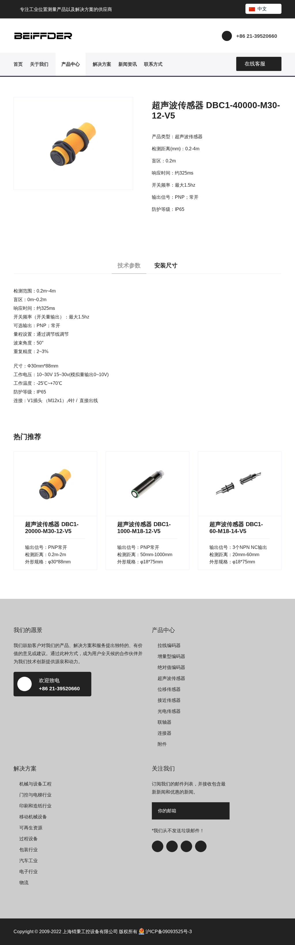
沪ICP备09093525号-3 (168, 931)
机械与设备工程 (35, 783)
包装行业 (28, 849)
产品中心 (70, 64)
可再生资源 (30, 827)
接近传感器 (169, 700)
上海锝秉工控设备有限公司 (90, 931)
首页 (18, 64)
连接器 (164, 733)
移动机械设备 (33, 816)
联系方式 (153, 64)
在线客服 (255, 64)
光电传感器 (169, 711)
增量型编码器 (171, 656)
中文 (262, 8)
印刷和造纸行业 (35, 805)
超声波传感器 (171, 678)
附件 (162, 744)
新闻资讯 (127, 64)
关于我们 (39, 64)
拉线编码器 (169, 645)
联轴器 (164, 722)
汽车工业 (28, 860)
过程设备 (28, 838)
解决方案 (102, 64)
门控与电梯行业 (35, 794)
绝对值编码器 (171, 667)
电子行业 (28, 871)
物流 (24, 882)
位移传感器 (169, 689)
